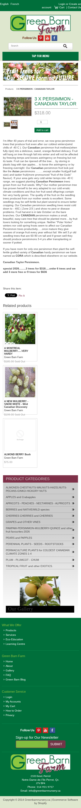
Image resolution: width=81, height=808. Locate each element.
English (4, 3)
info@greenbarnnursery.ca (44, 790)
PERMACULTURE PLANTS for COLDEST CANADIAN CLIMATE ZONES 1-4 (38, 552)
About (9, 665)
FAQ (8, 674)
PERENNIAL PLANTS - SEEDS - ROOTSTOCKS (34, 544)
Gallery (10, 670)
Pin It (22, 295)
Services (11, 634)
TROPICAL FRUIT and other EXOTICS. (29, 566)
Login (62, 3)
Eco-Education (14, 639)
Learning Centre (15, 643)
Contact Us (74, 7)
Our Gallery (20, 609)
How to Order (14, 710)
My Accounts (13, 701)
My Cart (10, 706)
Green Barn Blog (16, 679)
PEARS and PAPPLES (19, 537)
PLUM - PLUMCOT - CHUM (22, 559)
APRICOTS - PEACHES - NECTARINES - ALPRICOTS (38, 503)
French (15, 3)
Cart (62, 7)
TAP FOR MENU (40, 56)
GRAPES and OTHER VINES (23, 521)
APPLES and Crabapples (21, 497)
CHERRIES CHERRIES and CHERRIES (29, 515)
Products (11, 630)
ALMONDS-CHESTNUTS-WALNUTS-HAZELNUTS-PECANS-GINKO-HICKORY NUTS (36, 489)
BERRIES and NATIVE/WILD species (28, 509)
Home (9, 661)
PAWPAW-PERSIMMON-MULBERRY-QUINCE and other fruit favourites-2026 (39, 530)
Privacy (10, 715)
